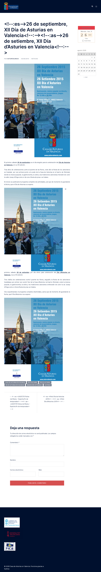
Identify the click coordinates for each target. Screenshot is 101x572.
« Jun (85, 77)
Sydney (6, 569)
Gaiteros (48, 385)
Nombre (13, 460)
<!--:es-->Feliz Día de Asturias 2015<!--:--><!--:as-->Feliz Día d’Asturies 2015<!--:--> (53, 399)
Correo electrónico (16, 470)
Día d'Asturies (32, 382)
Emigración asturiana (34, 385)
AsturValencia (13, 58)
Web (40, 470)
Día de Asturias (45, 382)
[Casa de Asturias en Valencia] (11, 6)
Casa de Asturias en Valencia (15, 382)
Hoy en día (86, 28)
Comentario (14, 442)
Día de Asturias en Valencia (15, 385)
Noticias (34, 58)
